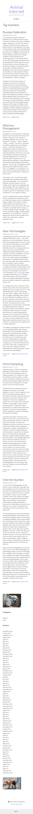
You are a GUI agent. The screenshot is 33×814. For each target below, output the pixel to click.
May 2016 (6, 681)
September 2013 (8, 731)
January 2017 (6, 669)
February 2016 (7, 687)
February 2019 (7, 650)
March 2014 (6, 719)
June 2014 (6, 712)
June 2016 (6, 679)
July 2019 (5, 639)
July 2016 (5, 677)
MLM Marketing (13, 364)
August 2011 (6, 764)
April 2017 (6, 662)
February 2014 (7, 721)
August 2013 (6, 733)
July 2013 (5, 735)
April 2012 (6, 754)
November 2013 (7, 727)
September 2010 (8, 773)
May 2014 (6, 714)
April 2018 (6, 658)
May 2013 (6, 739)
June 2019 (6, 642)
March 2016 (6, 685)
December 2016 (7, 671)
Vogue (16, 804)
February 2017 (7, 666)
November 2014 (7, 706)
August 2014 (6, 710)
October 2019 (7, 633)
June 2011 (6, 766)
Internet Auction (13, 479)
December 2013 (7, 725)
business (17, 117)
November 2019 (7, 631)
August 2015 (6, 691)
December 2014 (7, 704)
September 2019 (8, 635)
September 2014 (8, 708)
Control (22, 222)
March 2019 (6, 648)
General (5, 618)
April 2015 (6, 696)
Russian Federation (15, 32)
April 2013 (6, 741)
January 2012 (6, 758)
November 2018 (7, 656)
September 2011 (8, 762)
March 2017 (6, 664)
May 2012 (6, 752)
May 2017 (6, 660)
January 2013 (6, 748)
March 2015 (6, 698)
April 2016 (6, 683)
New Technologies (14, 231)
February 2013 (7, 746)
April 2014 (6, 716)
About (16, 811)
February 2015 (7, 700)
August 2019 (6, 637)
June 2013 (6, 737)
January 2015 (6, 702)
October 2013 (7, 729)
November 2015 (7, 689)
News (9, 117)
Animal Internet (16, 9)
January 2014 (6, 723)
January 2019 (6, 652)
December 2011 (7, 760)
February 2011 (7, 771)
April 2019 (6, 646)
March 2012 (6, 756)
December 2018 (7, 654)
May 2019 (6, 644)
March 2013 (6, 744)
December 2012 (7, 750)
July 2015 (5, 694)
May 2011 (6, 768)
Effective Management (11, 127)
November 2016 (7, 673)
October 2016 (7, 675)
